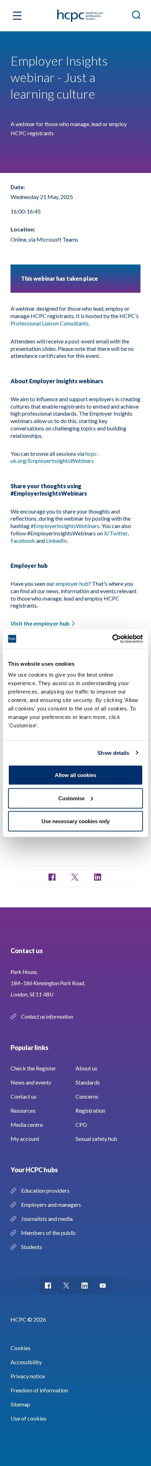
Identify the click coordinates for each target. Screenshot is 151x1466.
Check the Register (33, 1068)
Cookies (21, 1347)
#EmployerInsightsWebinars (65, 525)
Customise (71, 798)
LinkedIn (56, 540)
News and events (31, 1082)
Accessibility (26, 1362)
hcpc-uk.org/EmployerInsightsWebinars (55, 457)
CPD (81, 1124)
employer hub (71, 583)
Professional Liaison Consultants (49, 323)
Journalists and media (47, 1218)
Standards (88, 1082)
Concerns (87, 1096)
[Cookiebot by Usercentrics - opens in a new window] (112, 639)
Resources (23, 1110)
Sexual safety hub (96, 1138)
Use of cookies (28, 1418)
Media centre (27, 1124)
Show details (113, 753)
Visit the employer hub (40, 623)
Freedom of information (39, 1390)
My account (25, 1138)
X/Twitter (115, 533)
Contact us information (47, 1016)
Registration (90, 1110)
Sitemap (20, 1404)
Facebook (23, 540)
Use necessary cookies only (75, 821)
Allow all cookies (75, 775)
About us (86, 1068)
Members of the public (48, 1232)
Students (31, 1246)
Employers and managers (51, 1204)
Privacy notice (28, 1376)
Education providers (45, 1190)
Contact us (24, 1096)
